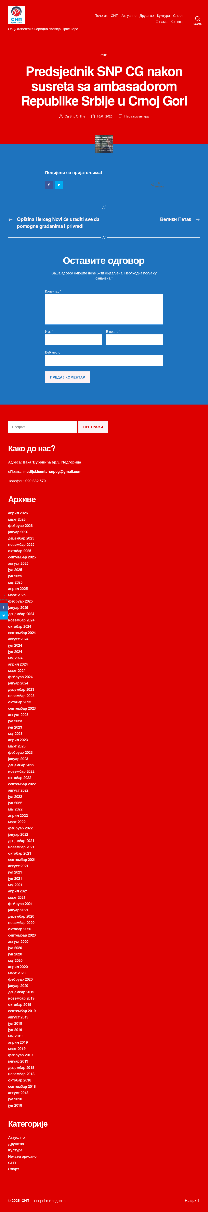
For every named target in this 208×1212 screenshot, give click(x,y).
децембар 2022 (21, 765)
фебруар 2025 (20, 601)
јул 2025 (15, 569)
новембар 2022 (21, 771)
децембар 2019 (21, 991)
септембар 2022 (22, 784)
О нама (161, 21)
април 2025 (18, 588)
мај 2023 (15, 733)
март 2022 (17, 821)
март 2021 (17, 897)
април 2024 (18, 664)
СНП (114, 15)
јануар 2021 (18, 910)
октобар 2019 (19, 1004)
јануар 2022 (18, 834)
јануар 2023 (18, 758)
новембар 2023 (21, 695)
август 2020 (18, 941)
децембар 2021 (21, 840)
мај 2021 (15, 884)
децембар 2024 (21, 613)
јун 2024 (15, 651)
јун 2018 (15, 1105)
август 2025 (18, 563)
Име (49, 331)
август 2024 (18, 639)
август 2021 (18, 865)
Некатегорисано (22, 1156)
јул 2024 (15, 645)
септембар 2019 (22, 1010)
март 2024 (17, 670)
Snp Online (77, 116)
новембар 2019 (21, 998)
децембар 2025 (21, 538)
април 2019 (18, 1042)
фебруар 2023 (20, 752)
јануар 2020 (18, 985)
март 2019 (17, 1048)
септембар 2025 (22, 557)
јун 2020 (15, 954)
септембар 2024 (22, 632)
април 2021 (18, 891)
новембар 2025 (21, 544)
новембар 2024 (21, 620)
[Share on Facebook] (49, 185)
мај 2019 (15, 1036)
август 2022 (18, 790)
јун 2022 (15, 802)
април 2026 (18, 513)
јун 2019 (15, 1029)
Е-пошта (113, 331)
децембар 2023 (21, 689)
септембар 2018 (22, 1086)
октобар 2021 (19, 853)
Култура (163, 15)
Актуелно (128, 15)
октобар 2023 (19, 702)
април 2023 (18, 739)
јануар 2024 (18, 683)
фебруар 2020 (20, 979)
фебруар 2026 (20, 525)
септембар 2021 (22, 859)
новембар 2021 (21, 847)
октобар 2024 (19, 626)
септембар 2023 (22, 708)
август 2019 (18, 1017)
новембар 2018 (21, 1073)
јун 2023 (15, 727)
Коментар (53, 291)
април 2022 (18, 815)
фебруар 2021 (20, 903)
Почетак (100, 15)
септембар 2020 (22, 935)
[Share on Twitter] (59, 185)
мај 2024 (15, 657)
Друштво (147, 15)
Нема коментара (136, 116)
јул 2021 (15, 872)
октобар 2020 (19, 928)
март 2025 (17, 594)
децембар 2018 (21, 1067)
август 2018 (18, 1092)
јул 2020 (15, 947)
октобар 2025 (19, 550)
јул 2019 (15, 1023)
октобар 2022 (19, 777)
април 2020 (18, 966)
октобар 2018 (19, 1080)
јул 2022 (15, 796)
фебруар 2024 (20, 676)
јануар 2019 (18, 1061)
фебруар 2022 (20, 828)
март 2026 (17, 519)
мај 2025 (15, 582)
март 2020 (17, 973)
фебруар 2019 (20, 1055)
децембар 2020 (21, 916)
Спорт (178, 15)
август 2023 (18, 714)
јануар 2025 (18, 607)
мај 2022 (15, 809)
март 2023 (17, 746)
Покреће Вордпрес (49, 1200)
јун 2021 (15, 878)
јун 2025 (15, 576)
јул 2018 (15, 1099)
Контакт (177, 21)
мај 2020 (15, 960)
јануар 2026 (18, 531)
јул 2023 (15, 721)
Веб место (52, 352)
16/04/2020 (104, 116)
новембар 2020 (21, 922)
